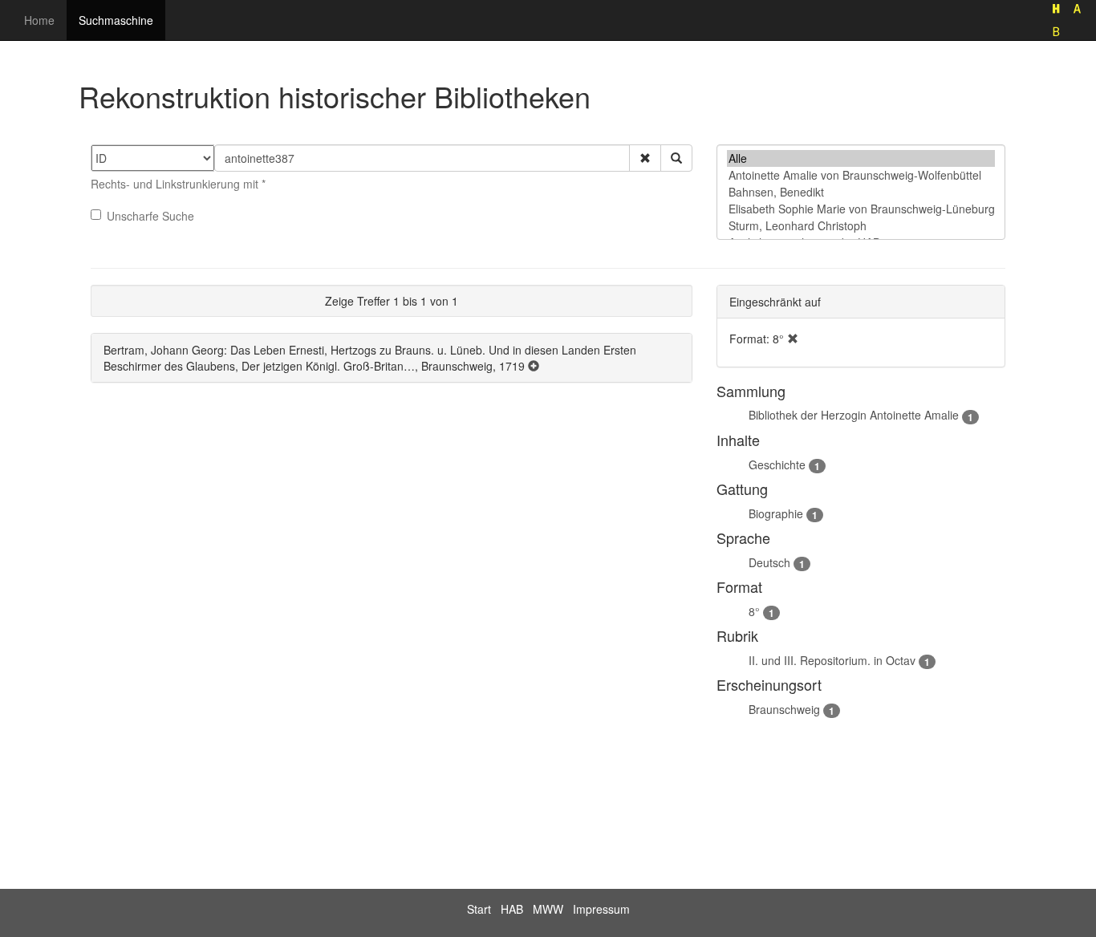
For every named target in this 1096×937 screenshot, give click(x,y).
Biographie (776, 513)
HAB (512, 909)
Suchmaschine (116, 20)
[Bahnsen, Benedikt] (861, 192)
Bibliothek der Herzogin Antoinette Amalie (854, 415)
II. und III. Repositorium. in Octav (832, 660)
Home (39, 20)
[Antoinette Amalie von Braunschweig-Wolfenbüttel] (861, 175)
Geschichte (777, 464)
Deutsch (769, 562)
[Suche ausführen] (676, 158)
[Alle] (861, 158)
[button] (645, 158)
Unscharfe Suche (150, 216)
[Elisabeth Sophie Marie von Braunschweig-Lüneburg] (861, 209)
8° (754, 611)
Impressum (601, 909)
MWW (548, 909)
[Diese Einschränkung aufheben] (792, 339)
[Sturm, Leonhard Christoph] (861, 225)
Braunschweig (784, 709)
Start (479, 909)
